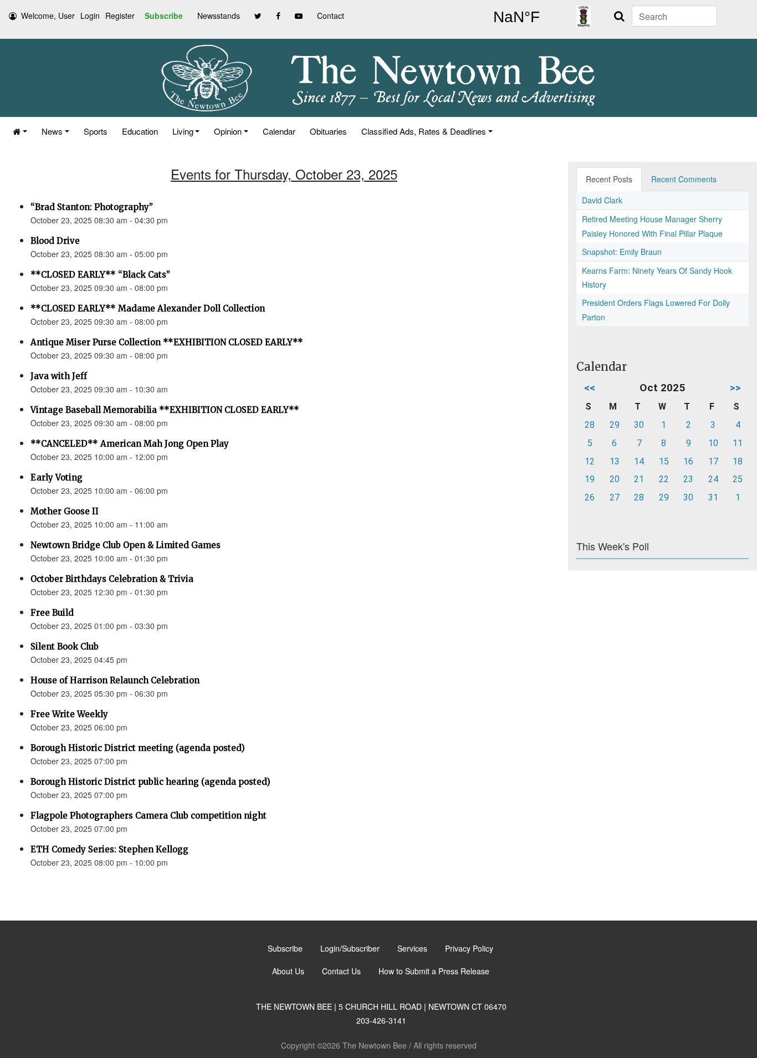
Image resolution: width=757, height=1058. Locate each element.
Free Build (52, 612)
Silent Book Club (64, 646)
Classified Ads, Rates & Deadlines (423, 131)
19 (590, 479)
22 (664, 479)
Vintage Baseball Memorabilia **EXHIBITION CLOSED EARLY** (164, 410)
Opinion (228, 131)
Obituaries (328, 131)
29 (615, 425)
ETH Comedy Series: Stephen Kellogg (109, 849)
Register (120, 15)
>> (735, 387)
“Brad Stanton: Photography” (91, 207)
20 (615, 479)
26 (590, 497)
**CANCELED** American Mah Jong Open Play (129, 443)
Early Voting (56, 477)
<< (589, 387)
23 (688, 479)
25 (738, 479)
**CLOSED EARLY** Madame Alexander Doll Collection (147, 308)
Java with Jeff (58, 376)
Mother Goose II (64, 511)
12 (590, 461)
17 (713, 461)
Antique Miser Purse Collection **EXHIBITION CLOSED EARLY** (166, 342)
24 (713, 479)
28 (590, 425)
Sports (96, 131)
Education (140, 131)
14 (639, 461)
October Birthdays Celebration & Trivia (111, 579)
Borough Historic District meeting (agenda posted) (137, 748)
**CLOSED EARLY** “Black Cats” (100, 274)
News (52, 131)
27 (615, 497)
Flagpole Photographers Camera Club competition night (148, 815)
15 (664, 461)
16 (688, 461)
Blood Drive (55, 241)
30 (639, 425)
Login (90, 15)
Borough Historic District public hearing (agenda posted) (150, 781)
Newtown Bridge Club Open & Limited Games (125, 545)
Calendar (279, 131)
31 (713, 497)
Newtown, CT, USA (516, 17)
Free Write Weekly (69, 714)
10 (713, 443)
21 (639, 479)
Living (182, 131)
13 (615, 461)
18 (738, 461)
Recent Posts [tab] (609, 179)
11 (738, 443)
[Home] (20, 131)
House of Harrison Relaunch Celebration (115, 680)
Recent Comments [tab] (684, 179)
